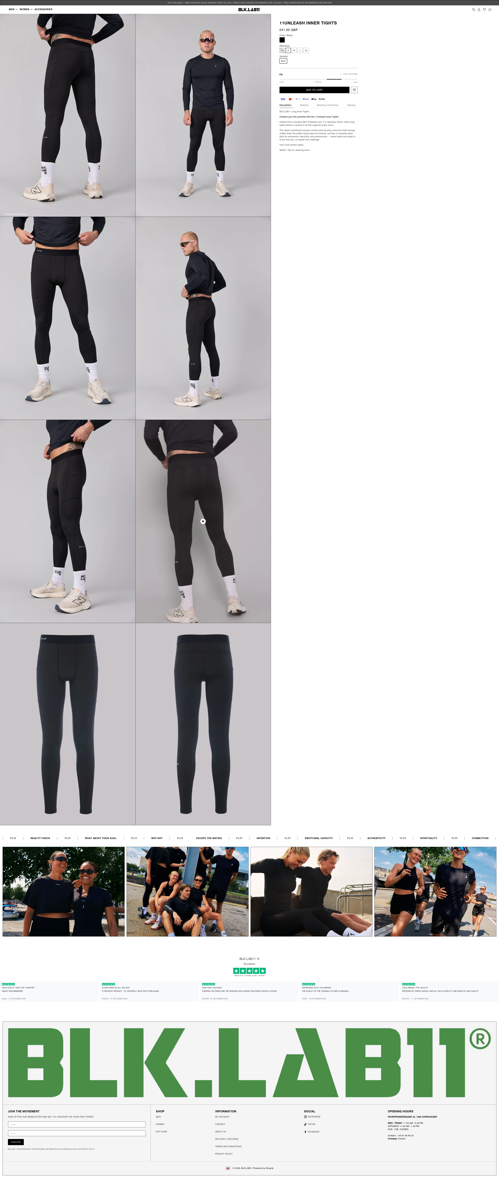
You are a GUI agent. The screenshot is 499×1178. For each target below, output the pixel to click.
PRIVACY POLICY (224, 1154)
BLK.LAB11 (247, 1168)
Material (304, 105)
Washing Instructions (328, 105)
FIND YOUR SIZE (350, 74)
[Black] (282, 40)
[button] (13, 9)
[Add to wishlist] (354, 90)
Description (285, 105)
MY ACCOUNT (222, 1117)
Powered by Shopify (263, 1168)
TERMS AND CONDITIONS (228, 1146)
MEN (158, 1117)
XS (283, 51)
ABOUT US (220, 1131)
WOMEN (160, 1124)
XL (306, 50)
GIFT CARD (161, 1131)
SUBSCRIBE (16, 1142)
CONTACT (220, 1124)
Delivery (351, 105)
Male (283, 61)
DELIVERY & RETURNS (226, 1139)
